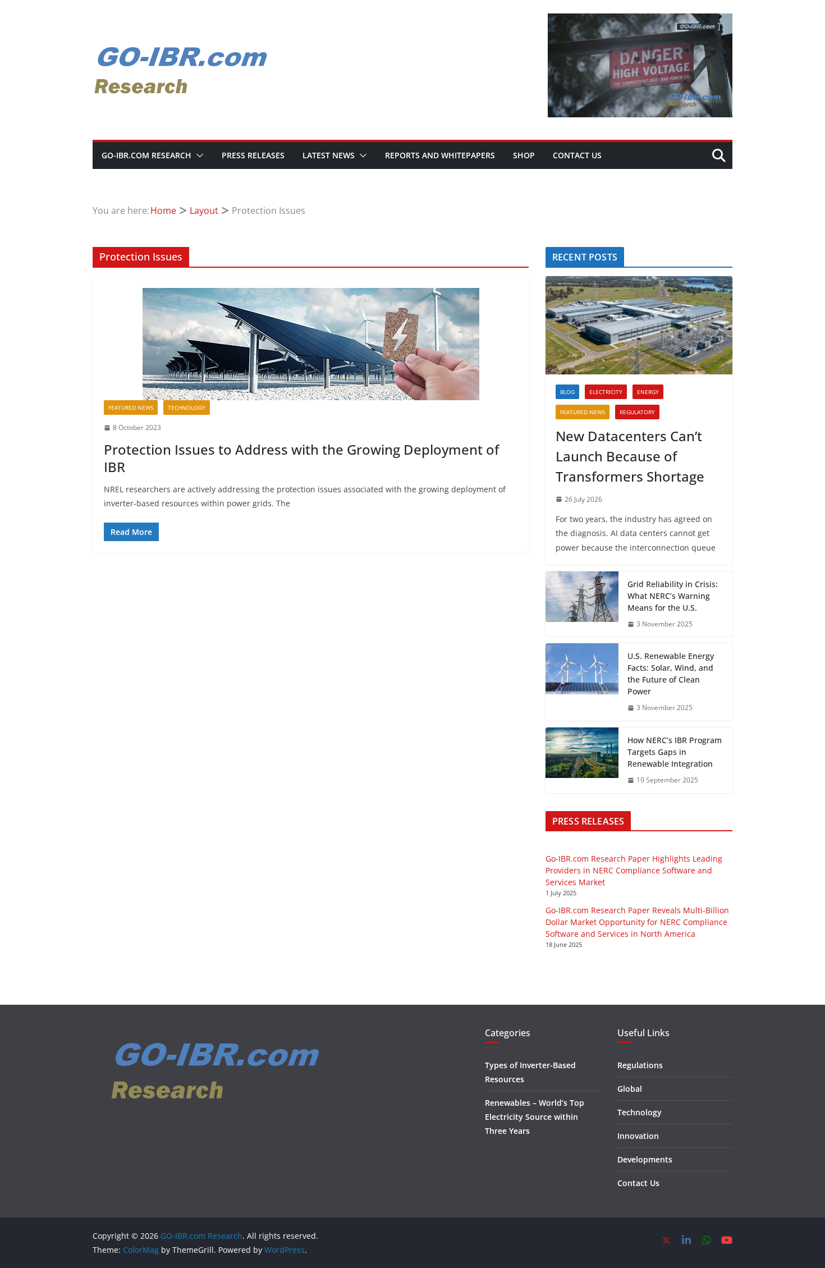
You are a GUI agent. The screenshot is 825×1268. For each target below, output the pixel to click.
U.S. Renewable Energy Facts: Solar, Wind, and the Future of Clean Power (670, 674)
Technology (186, 407)
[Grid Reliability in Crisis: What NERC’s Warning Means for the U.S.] (582, 604)
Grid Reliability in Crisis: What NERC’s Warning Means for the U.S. (672, 596)
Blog (567, 392)
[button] (197, 155)
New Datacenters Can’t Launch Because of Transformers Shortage (630, 456)
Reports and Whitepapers (440, 155)
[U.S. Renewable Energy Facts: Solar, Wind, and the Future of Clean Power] (582, 682)
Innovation (638, 1135)
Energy (648, 392)
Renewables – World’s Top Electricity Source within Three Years (534, 1116)
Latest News (328, 155)
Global (629, 1088)
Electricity (605, 392)
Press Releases (253, 155)
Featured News (130, 407)
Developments (644, 1159)
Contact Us (577, 155)
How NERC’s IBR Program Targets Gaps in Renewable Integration (674, 752)
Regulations (640, 1065)
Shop (524, 155)
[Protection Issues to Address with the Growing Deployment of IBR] (310, 344)
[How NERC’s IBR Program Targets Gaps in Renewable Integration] (582, 760)
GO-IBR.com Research (146, 155)
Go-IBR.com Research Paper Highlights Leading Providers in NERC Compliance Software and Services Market (634, 870)
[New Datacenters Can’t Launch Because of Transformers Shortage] (639, 325)
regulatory (637, 412)
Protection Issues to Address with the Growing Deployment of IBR (301, 458)
